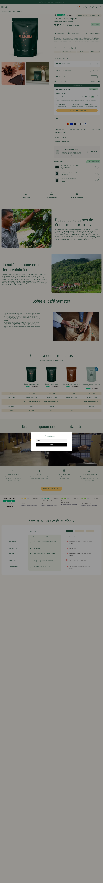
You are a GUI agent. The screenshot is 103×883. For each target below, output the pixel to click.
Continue (51, 444)
